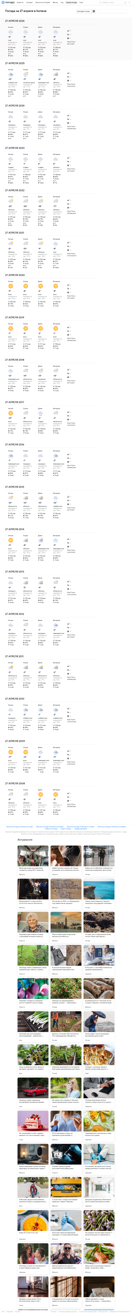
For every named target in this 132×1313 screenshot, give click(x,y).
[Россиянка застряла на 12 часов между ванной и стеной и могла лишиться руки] (99, 1159)
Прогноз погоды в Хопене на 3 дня (19, 827)
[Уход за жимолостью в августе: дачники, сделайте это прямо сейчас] (33, 1059)
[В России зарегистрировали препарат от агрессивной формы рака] (66, 1225)
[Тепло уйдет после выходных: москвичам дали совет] (99, 1026)
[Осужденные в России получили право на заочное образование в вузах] (66, 1292)
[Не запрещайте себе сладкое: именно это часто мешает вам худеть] (33, 1126)
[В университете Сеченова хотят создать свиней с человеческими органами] (99, 993)
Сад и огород (66, 829)
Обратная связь (103, 1311)
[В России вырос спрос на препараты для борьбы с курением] (66, 1126)
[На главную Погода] (9, 2)
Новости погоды (51, 829)
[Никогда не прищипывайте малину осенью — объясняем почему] (66, 993)
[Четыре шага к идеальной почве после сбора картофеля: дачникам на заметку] (99, 927)
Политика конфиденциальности (67, 1311)
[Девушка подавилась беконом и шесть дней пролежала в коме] (99, 1192)
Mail (3, 1311)
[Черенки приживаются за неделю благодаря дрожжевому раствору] (66, 1059)
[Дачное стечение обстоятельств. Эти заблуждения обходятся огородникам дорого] (66, 1026)
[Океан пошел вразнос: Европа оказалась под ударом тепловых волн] (99, 894)
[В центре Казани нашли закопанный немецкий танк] (66, 960)
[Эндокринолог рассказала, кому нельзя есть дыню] (99, 1126)
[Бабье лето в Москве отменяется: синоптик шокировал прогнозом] (99, 861)
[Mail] (3, 2)
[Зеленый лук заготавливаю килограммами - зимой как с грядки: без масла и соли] (33, 1026)
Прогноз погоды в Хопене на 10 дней (112, 827)
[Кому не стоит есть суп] (33, 1225)
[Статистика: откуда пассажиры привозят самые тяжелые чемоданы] (66, 1192)
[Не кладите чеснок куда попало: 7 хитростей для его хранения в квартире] (99, 1225)
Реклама (17, 1311)
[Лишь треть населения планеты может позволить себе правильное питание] (99, 1258)
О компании (9, 1311)
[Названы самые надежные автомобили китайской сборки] (33, 1093)
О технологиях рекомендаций (88, 1311)
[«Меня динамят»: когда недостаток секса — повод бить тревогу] (99, 1292)
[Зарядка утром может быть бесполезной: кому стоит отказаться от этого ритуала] (33, 1292)
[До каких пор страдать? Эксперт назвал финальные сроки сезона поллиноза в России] (66, 1093)
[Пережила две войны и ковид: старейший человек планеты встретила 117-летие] (33, 927)
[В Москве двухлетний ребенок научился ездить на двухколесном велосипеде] (33, 1192)
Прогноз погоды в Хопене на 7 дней (80, 827)
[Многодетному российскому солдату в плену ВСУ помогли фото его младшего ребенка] (33, 861)
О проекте (54, 1311)
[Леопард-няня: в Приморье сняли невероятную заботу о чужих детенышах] (33, 960)
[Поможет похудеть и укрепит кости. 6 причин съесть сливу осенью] (33, 993)
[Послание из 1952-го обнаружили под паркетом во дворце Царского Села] (66, 894)
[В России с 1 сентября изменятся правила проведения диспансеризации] (99, 960)
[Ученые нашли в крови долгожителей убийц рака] (66, 1159)
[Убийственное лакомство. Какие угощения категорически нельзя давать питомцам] (66, 861)
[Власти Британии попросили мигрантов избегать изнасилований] (66, 927)
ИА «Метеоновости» (124, 1311)
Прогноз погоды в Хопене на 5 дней (49, 827)
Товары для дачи (80, 829)
